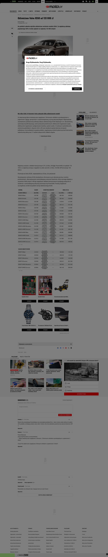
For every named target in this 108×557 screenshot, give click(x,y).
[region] (54, 74)
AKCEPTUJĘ (77, 88)
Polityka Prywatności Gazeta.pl (69, 84)
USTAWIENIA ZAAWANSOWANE (36, 88)
